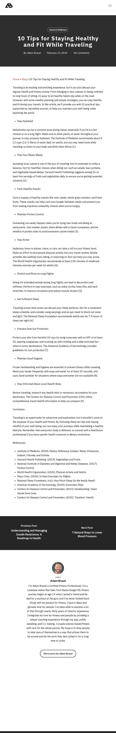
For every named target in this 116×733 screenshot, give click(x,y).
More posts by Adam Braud (58, 653)
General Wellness (58, 29)
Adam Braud (34, 52)
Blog (24, 79)
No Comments (81, 52)
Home (16, 79)
